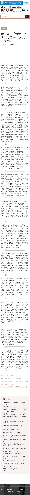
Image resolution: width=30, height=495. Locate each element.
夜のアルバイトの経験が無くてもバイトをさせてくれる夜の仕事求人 (14, 410)
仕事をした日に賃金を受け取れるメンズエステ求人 (14, 469)
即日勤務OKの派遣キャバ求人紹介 (11, 454)
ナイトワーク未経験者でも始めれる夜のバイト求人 (14, 426)
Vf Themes (19, 491)
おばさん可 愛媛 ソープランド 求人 (11, 466)
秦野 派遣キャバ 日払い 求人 (9, 384)
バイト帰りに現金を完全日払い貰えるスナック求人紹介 (14, 403)
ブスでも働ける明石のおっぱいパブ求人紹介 (14, 463)
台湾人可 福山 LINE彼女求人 (9, 375)
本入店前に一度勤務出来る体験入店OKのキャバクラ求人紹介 (15, 422)
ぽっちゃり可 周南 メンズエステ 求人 (12, 432)
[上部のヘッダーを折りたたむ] (27, 9)
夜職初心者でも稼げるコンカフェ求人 (12, 430)
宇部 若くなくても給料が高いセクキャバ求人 (14, 448)
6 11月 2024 (14, 44)
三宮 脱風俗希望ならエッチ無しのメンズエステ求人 (14, 381)
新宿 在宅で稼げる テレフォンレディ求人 (12, 378)
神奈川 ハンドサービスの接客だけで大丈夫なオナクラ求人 (14, 457)
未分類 (4, 28)
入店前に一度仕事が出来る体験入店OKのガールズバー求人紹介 (15, 445)
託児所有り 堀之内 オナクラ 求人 (11, 451)
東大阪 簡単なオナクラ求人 (10, 407)
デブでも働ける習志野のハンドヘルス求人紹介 (14, 461)
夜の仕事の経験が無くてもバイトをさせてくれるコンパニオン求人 (14, 417)
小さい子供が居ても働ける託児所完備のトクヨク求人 (14, 387)
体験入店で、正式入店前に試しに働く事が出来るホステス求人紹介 (14, 436)
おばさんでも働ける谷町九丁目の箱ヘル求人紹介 (14, 440)
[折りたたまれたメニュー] (23, 10)
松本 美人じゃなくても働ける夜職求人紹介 (14, 414)
